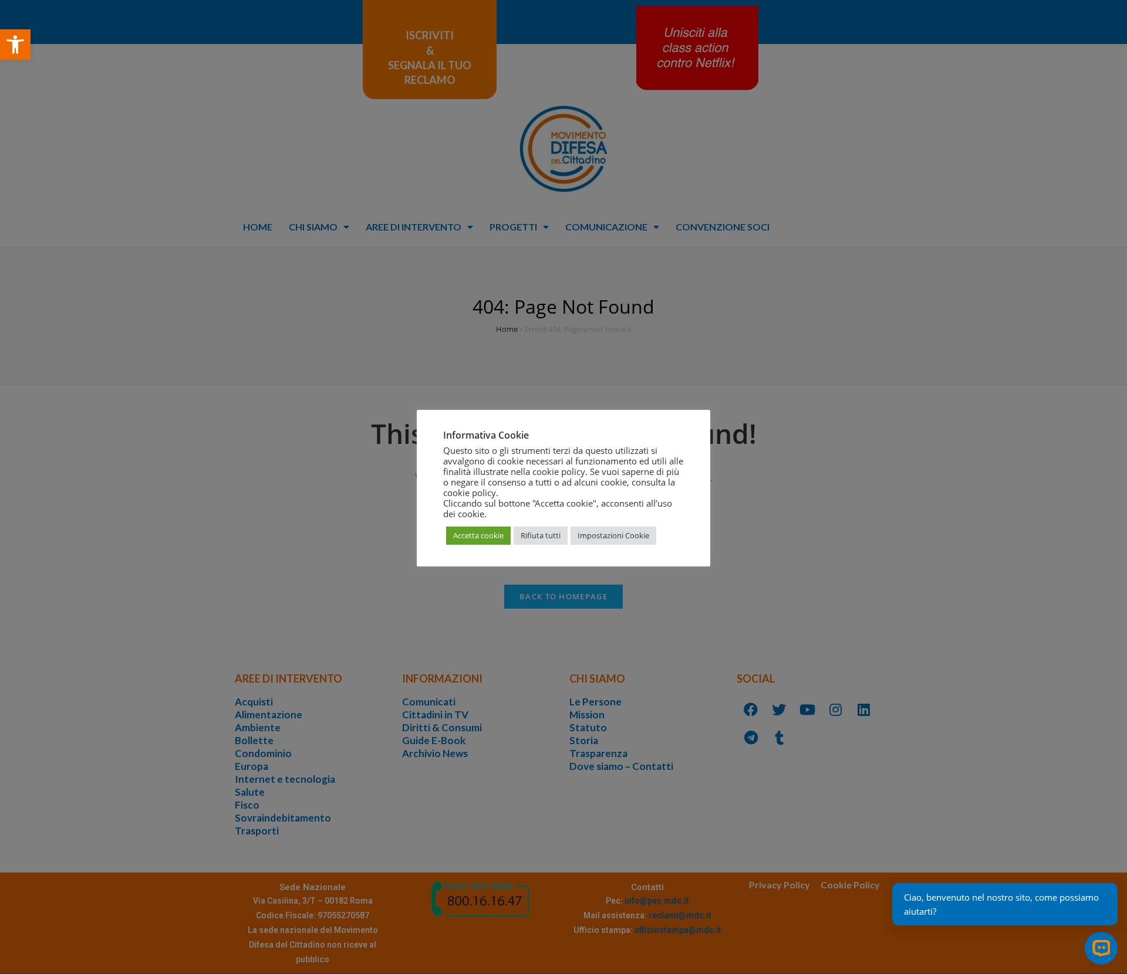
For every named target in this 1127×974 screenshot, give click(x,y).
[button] (15, 44)
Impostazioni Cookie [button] (613, 535)
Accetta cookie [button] (478, 535)
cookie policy (469, 492)
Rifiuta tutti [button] (541, 535)
